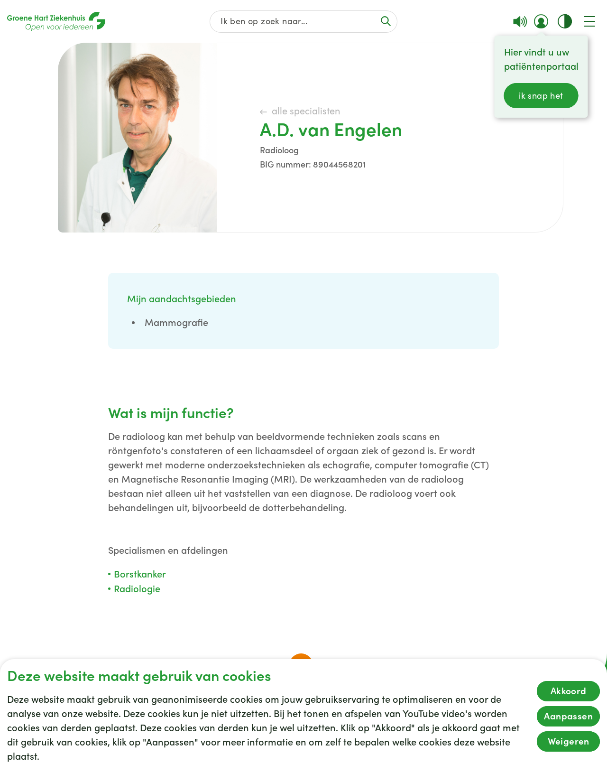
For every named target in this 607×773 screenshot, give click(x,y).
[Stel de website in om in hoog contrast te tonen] (564, 21)
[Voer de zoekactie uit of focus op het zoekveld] (385, 21)
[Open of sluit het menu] (589, 21)
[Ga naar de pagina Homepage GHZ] (56, 21)
